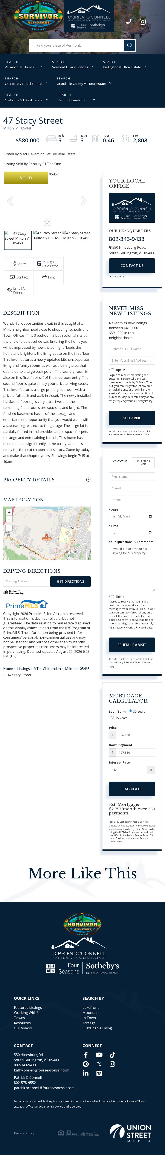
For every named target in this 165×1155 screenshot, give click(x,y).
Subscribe (132, 418)
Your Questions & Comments (131, 542)
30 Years (139, 711)
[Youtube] (99, 1055)
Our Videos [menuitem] (23, 1028)
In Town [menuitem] (89, 1017)
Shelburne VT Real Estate (24, 100)
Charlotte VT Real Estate (23, 83)
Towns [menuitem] (19, 1017)
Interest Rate (119, 762)
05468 (85, 668)
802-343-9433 (129, 22)
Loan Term (117, 711)
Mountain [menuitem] (90, 1012)
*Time (114, 526)
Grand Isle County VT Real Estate (81, 83)
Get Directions (70, 581)
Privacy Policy (144, 401)
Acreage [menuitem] (89, 1023)
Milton (70, 668)
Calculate (131, 789)
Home (8, 668)
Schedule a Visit (143, 463)
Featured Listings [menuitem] (28, 1007)
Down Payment (120, 745)
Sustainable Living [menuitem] (97, 1028)
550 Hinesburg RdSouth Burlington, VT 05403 (36, 1057)
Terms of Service (142, 662)
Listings (23, 668)
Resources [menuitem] (22, 1023)
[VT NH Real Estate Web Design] (130, 1133)
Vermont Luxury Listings (70, 67)
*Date (113, 510)
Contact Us (132, 265)
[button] (129, 45)
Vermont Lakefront (72, 100)
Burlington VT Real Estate (122, 67)
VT (36, 668)
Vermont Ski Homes (19, 67)
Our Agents (116, 276)
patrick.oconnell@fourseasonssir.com (44, 1087)
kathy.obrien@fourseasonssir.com (41, 1070)
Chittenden (52, 668)
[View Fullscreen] (9, 528)
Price (113, 728)
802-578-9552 (25, 1082)
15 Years (121, 718)
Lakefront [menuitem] (90, 1007)
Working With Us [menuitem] (27, 1012)
